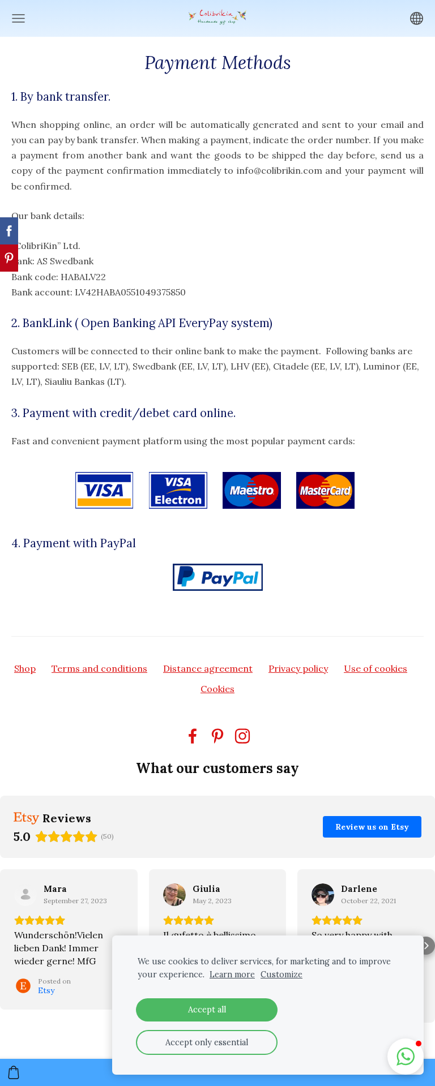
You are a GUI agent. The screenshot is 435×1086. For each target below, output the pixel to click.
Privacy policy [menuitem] (298, 668)
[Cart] (13, 1072)
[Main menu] (18, 18)
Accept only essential (206, 1042)
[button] (9, 946)
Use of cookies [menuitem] (375, 668)
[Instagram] (242, 736)
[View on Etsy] (25, 894)
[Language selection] (416, 18)
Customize (281, 974)
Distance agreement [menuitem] (208, 668)
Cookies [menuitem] (217, 688)
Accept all (207, 1010)
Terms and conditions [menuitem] (99, 668)
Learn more (232, 974)
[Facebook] (192, 736)
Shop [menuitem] (25, 668)
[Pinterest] (217, 736)
